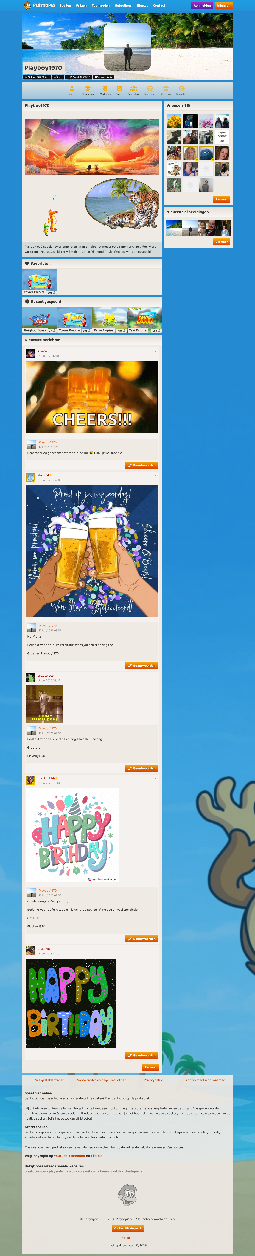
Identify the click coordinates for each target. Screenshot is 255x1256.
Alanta (42, 351)
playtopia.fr (133, 1171)
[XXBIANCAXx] (222, 153)
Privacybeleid (153, 1080)
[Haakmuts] (174, 137)
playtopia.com (35, 1171)
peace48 (44, 948)
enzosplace (46, 675)
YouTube (61, 1156)
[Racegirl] (174, 121)
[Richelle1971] (206, 121)
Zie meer (151, 1067)
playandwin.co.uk (62, 1171)
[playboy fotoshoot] (206, 228)
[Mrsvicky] (206, 169)
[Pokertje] (190, 185)
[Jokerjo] (190, 153)
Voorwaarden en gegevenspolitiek (101, 1080)
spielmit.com (87, 1171)
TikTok (96, 1156)
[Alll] (206, 137)
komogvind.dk (111, 1171)
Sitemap (127, 1237)
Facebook (77, 1156)
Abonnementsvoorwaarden (205, 1080)
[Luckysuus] (222, 137)
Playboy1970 (48, 442)
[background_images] (174, 228)
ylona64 (43, 475)
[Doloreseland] (206, 153)
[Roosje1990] (190, 169)
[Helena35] (222, 121)
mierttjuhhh (46, 778)
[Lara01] (190, 137)
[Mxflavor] (190, 121)
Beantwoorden (144, 465)
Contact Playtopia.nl (127, 1228)
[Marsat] (206, 185)
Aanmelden (202, 5)
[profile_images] (190, 228)
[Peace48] (174, 153)
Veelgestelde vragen (49, 1080)
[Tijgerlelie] (174, 169)
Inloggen (223, 5)
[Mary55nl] (174, 185)
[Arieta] (222, 169)
